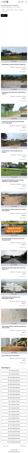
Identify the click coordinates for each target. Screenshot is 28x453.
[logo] (4, 2)
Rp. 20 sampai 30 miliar (14, 428)
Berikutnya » (23, 446)
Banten (21, 9)
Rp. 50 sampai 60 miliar (14, 438)
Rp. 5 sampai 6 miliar (14, 414)
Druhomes (13, 449)
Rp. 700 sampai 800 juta (14, 394)
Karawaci (24, 184)
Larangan (24, 272)
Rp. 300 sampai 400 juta (14, 381)
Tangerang (23, 125)
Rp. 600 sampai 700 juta (14, 391)
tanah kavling (23, 58)
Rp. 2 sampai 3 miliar (14, 404)
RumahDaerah (16, 451)
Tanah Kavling (9, 9)
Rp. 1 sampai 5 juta (14, 370)
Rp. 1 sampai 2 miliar (14, 401)
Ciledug (24, 155)
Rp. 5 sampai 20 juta (14, 374)
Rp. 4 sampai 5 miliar (14, 411)
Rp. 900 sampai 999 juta (14, 397)
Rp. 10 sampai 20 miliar (14, 425)
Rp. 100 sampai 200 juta (14, 377)
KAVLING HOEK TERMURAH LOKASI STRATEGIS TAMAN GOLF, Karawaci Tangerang (13, 180)
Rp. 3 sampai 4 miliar (14, 408)
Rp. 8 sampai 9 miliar (14, 418)
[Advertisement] (14, 32)
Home (3, 9)
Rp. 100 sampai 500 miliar (14, 442)
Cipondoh (24, 67)
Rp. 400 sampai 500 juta (14, 384)
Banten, (14, 67)
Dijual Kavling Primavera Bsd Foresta (10, 355)
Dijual (16, 9)
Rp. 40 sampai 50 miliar (14, 435)
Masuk (20, 2)
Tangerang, (18, 67)
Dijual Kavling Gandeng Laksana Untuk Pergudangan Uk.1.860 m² (11, 297)
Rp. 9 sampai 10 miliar (14, 421)
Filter (3, 15)
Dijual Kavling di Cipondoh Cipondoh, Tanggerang (13, 64)
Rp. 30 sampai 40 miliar (14, 431)
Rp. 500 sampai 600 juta (14, 387)
